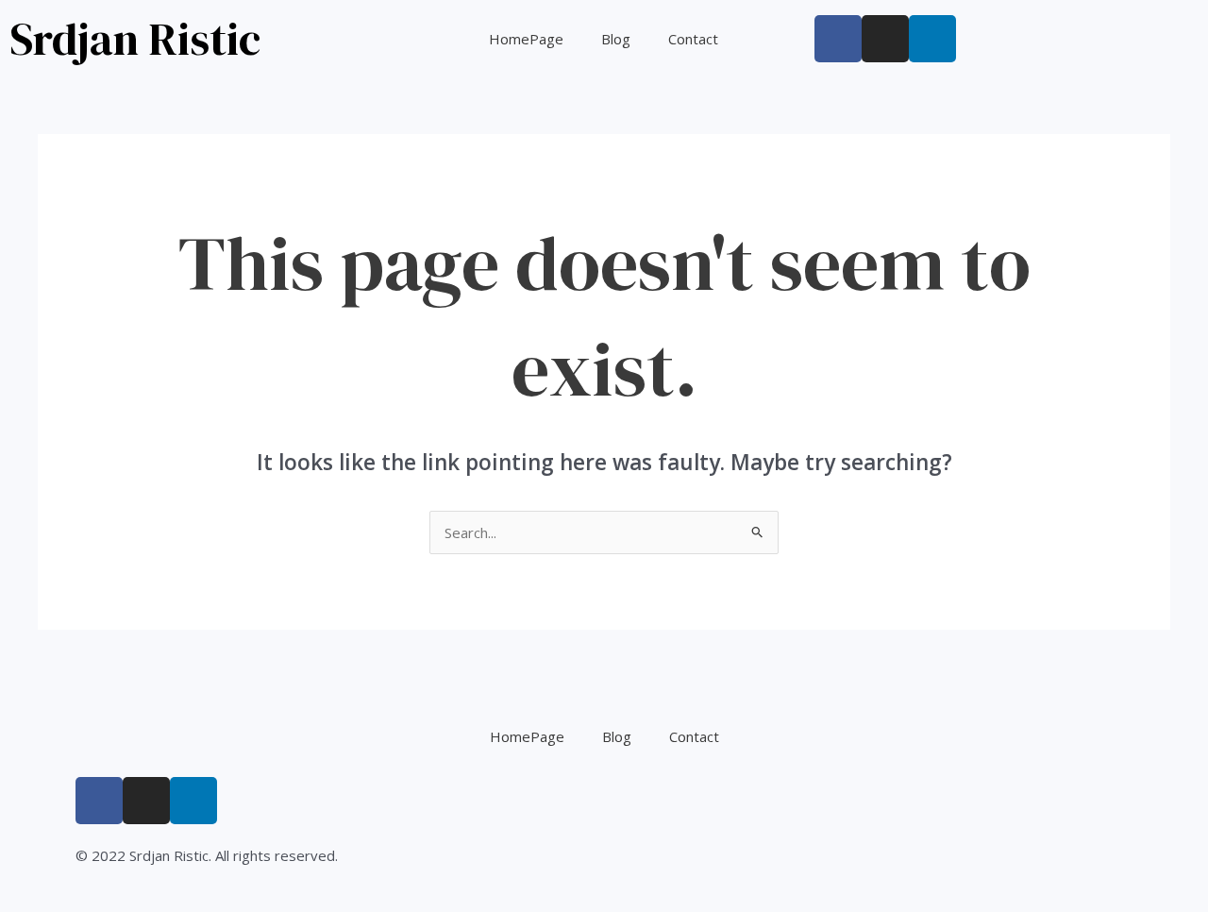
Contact (693, 38)
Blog (615, 38)
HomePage (526, 38)
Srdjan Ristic (134, 39)
